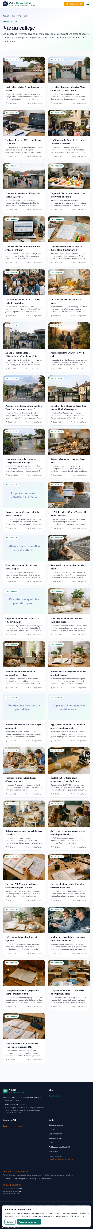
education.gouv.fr (21, 1179)
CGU (51, 1143)
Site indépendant (55, 1134)
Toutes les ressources (12, 1126)
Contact (52, 1129)
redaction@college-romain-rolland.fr (61, 1159)
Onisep (33, 1179)
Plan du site (53, 1151)
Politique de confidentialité (59, 1147)
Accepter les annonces (29, 1222)
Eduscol (7, 1179)
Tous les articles (55, 1096)
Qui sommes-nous (56, 1125)
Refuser (10, 1222)
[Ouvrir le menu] (87, 3)
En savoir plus (16, 1112)
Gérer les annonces (10, 1227)
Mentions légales (55, 1138)
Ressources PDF (75, 4)
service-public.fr (46, 1179)
